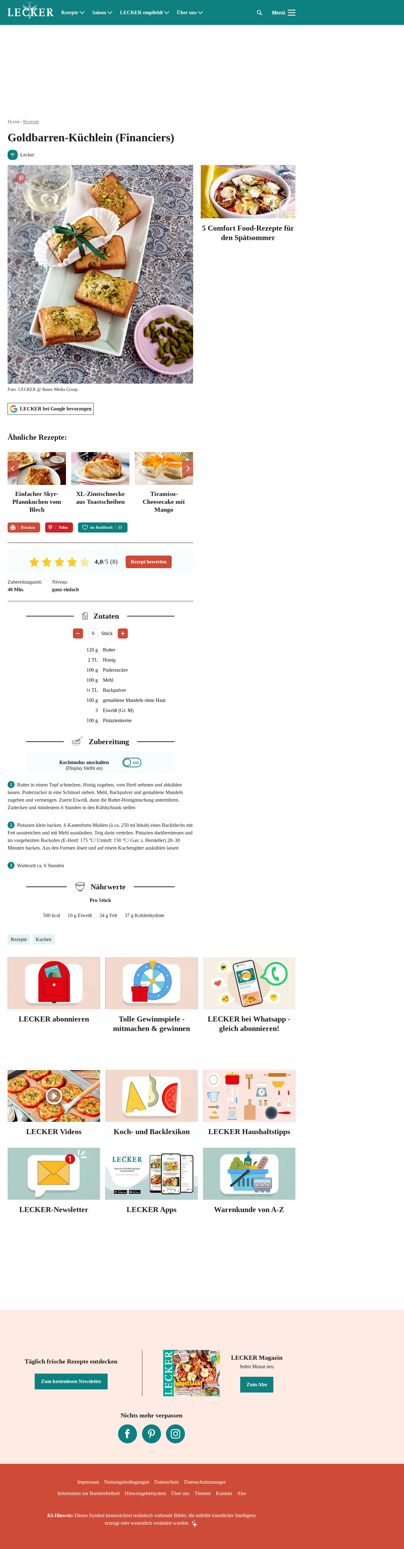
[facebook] (127, 1433)
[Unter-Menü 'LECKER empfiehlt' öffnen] (166, 13)
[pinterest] (151, 1433)
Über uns (187, 12)
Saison (99, 12)
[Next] (187, 468)
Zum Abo (257, 1384)
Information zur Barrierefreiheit (88, 1493)
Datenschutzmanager (205, 1482)
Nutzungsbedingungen (126, 1482)
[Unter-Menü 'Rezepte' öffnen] (82, 13)
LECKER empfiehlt (141, 12)
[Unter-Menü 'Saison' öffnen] (109, 13)
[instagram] (175, 1433)
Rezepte (69, 12)
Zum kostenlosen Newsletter (71, 1381)
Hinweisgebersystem (145, 1493)
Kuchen (43, 939)
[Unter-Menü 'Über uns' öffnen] (200, 13)
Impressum (88, 1482)
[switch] (131, 762)
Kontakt (224, 1493)
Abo (241, 1493)
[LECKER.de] (31, 12)
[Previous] (13, 468)
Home (14, 121)
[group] (100, 483)
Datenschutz (166, 1482)
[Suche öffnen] (259, 13)
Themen (202, 1493)
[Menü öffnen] (291, 12)
